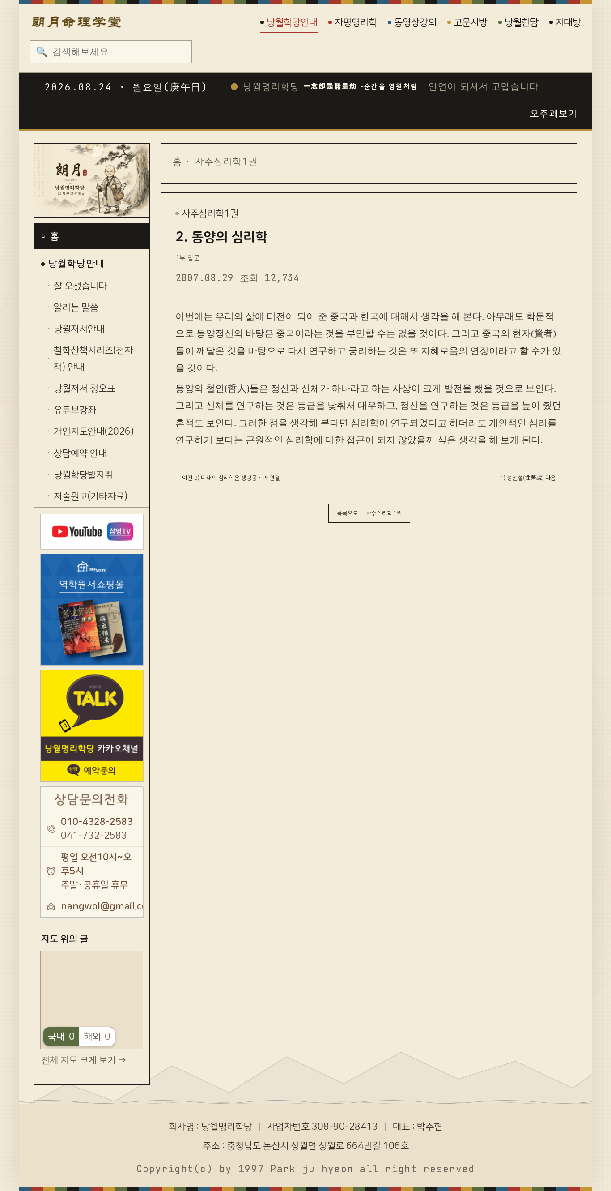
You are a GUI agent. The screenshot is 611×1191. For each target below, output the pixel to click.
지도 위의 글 (64, 939)
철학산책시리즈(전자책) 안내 (93, 358)
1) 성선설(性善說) (522, 478)
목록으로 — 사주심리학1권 (369, 513)
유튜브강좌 (75, 410)
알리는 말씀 (76, 307)
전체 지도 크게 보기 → (83, 1060)
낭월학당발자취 (83, 475)
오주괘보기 (553, 113)
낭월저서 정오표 (84, 388)
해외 (97, 1036)
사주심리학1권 (227, 161)
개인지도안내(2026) (94, 431)
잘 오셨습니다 (80, 286)
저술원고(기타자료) (90, 496)
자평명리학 (356, 22)
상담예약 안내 (80, 453)
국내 (61, 1036)
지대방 (568, 22)
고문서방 (471, 22)
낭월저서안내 (79, 329)
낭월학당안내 (292, 22)
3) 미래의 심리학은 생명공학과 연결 (237, 478)
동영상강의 (415, 22)
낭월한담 (522, 22)
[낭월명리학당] (91, 181)
